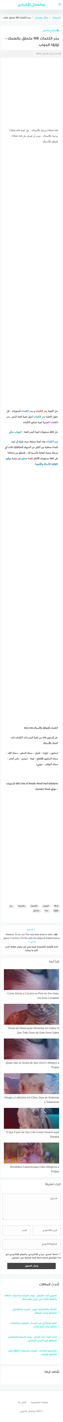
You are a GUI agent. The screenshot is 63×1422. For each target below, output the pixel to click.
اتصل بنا (22, 1402)
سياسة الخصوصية (39, 1402)
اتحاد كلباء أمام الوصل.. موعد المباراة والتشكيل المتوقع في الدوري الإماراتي (32, 1339)
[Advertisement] (31, 93)
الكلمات (33, 906)
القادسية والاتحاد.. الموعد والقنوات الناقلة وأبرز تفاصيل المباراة (32, 1353)
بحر (10, 906)
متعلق (36, 910)
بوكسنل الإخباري (31, 5)
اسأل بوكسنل (49, 30)
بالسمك (21, 906)
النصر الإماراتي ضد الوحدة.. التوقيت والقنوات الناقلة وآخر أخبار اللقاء (33, 1325)
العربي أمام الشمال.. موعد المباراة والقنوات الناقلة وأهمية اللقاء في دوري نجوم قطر (30, 1297)
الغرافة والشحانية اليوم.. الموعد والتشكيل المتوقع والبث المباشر (34, 1311)
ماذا (46, 910)
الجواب (46, 906)
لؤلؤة (56, 910)
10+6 (56, 906)
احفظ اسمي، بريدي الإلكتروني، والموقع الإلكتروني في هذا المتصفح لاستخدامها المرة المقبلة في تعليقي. (33, 1256)
